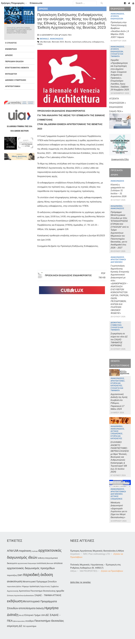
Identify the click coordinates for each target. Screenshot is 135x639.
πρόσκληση (34, 586)
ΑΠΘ (10, 550)
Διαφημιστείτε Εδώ (120, 159)
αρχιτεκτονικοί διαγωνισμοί (27, 563)
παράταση (25, 550)
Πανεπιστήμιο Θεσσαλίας (49, 620)
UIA (15, 550)
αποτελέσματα (27, 608)
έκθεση (41, 558)
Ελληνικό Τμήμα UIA (34, 615)
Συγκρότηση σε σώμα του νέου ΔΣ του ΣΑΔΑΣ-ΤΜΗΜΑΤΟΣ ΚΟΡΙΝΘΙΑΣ (119, 339)
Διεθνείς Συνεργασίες (15, 80)
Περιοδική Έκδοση (14, 61)
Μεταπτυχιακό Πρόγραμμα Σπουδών (40, 581)
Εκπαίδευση (11, 74)
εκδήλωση (14, 601)
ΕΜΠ (20, 575)
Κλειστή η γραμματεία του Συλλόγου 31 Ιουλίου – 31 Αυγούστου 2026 (118, 191)
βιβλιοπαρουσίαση (19, 621)
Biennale (50, 563)
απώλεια (58, 563)
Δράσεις (9, 55)
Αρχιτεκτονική (12, 86)
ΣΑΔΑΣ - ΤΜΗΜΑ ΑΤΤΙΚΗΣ (48, 595)
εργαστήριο (31, 626)
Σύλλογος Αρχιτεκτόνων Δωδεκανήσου (20, 595)
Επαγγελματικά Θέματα (17, 68)
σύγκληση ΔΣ (14, 626)
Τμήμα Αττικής (45, 586)
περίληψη (35, 551)
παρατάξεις (12, 575)
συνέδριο (29, 621)
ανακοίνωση (14, 581)
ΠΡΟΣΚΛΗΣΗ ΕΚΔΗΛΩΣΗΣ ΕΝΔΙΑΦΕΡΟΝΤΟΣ (68, 275)
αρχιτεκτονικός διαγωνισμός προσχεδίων (31, 568)
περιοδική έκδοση (38, 574)
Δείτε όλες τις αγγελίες (80, 582)
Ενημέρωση (11, 49)
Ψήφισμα (25, 586)
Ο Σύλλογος (11, 43)
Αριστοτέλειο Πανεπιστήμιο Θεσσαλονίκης (37, 591)
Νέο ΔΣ (21, 615)
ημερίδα (60, 590)
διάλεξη (40, 608)
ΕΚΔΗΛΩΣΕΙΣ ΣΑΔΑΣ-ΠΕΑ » (116, 109)
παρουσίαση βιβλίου (14, 586)
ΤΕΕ (24, 626)
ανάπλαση (41, 563)
